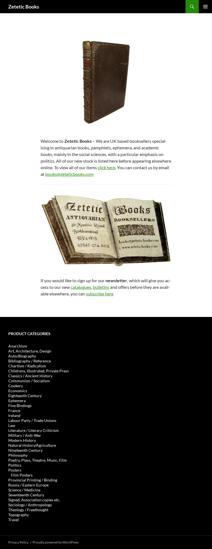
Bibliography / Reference (29, 361)
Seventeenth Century (26, 495)
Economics (17, 390)
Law (11, 425)
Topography (18, 514)
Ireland (14, 415)
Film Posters (22, 475)
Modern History (22, 440)
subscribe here (99, 293)
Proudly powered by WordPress (56, 542)
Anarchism (17, 346)
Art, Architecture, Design (29, 351)
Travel (13, 519)
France (14, 410)
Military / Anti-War (24, 435)
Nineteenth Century (25, 450)
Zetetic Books (23, 7)
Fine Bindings (19, 405)
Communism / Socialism (29, 380)
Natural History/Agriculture (32, 445)
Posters (14, 470)
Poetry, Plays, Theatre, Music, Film (37, 460)
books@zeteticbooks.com (69, 174)
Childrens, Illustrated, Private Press (38, 370)
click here (106, 167)
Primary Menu (205, 6)
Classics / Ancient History (30, 375)
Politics (14, 465)
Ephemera (17, 400)
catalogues (81, 287)
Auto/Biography (22, 356)
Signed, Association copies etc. (34, 499)
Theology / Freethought (28, 509)
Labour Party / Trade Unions (32, 420)
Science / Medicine (24, 490)
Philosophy (18, 455)
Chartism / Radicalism (27, 366)
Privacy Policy (18, 542)
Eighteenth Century (25, 395)
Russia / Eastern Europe (28, 485)
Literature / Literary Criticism (33, 430)
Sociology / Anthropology (30, 504)
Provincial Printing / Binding (32, 480)
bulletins (101, 287)
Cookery (15, 385)
